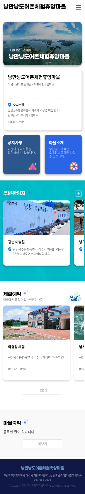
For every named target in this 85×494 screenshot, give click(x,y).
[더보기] (78, 193)
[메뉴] (78, 7)
